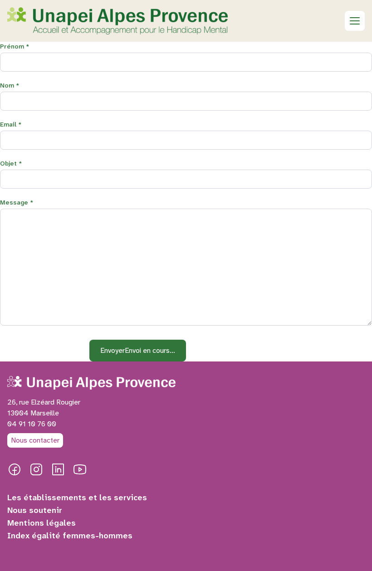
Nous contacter (35, 440)
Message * (17, 202)
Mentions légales (41, 522)
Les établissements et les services (77, 497)
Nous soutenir (34, 510)
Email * (11, 124)
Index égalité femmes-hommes (69, 535)
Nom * (10, 85)
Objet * (11, 163)
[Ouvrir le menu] (355, 21)
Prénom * (14, 46)
